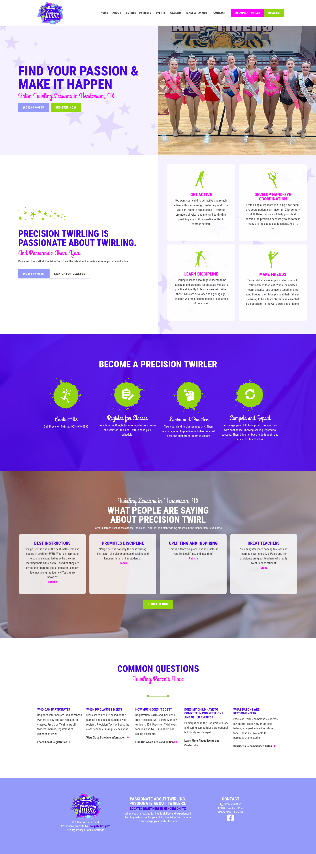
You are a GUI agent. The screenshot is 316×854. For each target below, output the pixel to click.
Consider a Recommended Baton (253, 746)
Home (104, 12)
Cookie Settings (95, 830)
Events (161, 12)
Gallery (176, 12)
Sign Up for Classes (69, 274)
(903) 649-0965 (33, 107)
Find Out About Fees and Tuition (154, 742)
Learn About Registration (52, 742)
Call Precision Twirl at (57, 426)
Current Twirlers (138, 12)
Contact (219, 12)
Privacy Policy (75, 830)
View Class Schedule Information (106, 737)
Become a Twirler (247, 12)
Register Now (65, 107)
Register (274, 12)
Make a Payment (197, 12)
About (116, 12)
